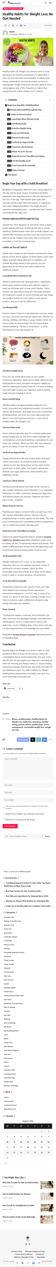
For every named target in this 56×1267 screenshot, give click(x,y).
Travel (6, 1066)
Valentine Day (9, 1078)
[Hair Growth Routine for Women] (46, 1196)
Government (9, 972)
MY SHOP (7, 1027)
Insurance (8, 999)
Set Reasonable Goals (21, 161)
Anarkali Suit (9, 917)
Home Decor (9, 992)
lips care (7, 1015)
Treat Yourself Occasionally (23, 165)
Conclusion (12, 175)
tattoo (6, 1062)
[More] (25, 25)
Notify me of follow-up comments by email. (25, 814)
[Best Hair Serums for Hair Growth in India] (46, 1185)
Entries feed (9, 1101)
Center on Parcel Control (21, 114)
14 (35, 1142)
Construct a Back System (22, 147)
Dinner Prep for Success (22, 151)
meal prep (36, 722)
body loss (8, 929)
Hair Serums (8, 980)
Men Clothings (9, 1023)
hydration (27, 722)
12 (21, 1142)
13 (28, 1142)
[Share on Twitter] (13, 25)
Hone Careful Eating (20, 133)
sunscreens (8, 1058)
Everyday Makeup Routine (14, 952)
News (6, 1039)
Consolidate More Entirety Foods (25, 119)
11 (14, 1142)
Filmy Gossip (9, 960)
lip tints (7, 1011)
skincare (7, 1054)
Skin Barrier (8, 1046)
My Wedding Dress (11, 1031)
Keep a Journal (18, 170)
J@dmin (12, 32)
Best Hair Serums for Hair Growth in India (23, 891)
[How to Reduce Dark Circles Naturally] (46, 1219)
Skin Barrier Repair (11, 1050)
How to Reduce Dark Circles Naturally (19, 1217)
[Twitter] (29, 1244)
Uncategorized (10, 1074)
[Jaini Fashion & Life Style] (14, 2)
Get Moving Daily (19, 124)
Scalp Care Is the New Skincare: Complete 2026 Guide (28, 906)
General (7, 968)
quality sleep (37, 724)
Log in (6, 1097)
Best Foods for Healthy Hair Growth (18, 1205)
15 (42, 1142)
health (6, 984)
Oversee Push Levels (20, 138)
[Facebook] (26, 1244)
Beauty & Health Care (13, 8)
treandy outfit (9, 1070)
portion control (24, 724)
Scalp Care (8, 1042)
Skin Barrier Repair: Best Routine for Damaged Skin (27, 901)
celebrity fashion (10, 937)
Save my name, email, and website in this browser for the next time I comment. (27, 807)
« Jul (5, 1163)
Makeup (7, 1019)
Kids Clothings (9, 1007)
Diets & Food (9, 945)
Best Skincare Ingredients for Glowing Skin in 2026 (27, 896)
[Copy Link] (17, 25)
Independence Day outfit (14, 996)
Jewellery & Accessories (13, 1003)
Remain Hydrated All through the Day (26, 110)
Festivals (7, 956)
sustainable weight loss (34, 727)
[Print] (21, 25)
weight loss (8, 1082)
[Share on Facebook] (9, 25)
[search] (46, 3)
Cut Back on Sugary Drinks (23, 142)
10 (7, 1142)
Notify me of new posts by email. (20, 819)
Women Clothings (11, 1086)
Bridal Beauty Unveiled (24, 634)
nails (6, 1035)
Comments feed (10, 1105)
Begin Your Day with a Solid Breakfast (23, 105)
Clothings (8, 941)
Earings (7, 949)
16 (48, 1142)
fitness (15, 719)
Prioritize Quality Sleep (22, 128)
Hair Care (7, 976)
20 (28, 1147)
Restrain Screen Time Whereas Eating (28, 156)
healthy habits (25, 719)
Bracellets (8, 933)
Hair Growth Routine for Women (17, 1194)
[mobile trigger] (5, 2)
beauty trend (9, 925)
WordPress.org (10, 1109)
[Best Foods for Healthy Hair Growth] (46, 1208)
